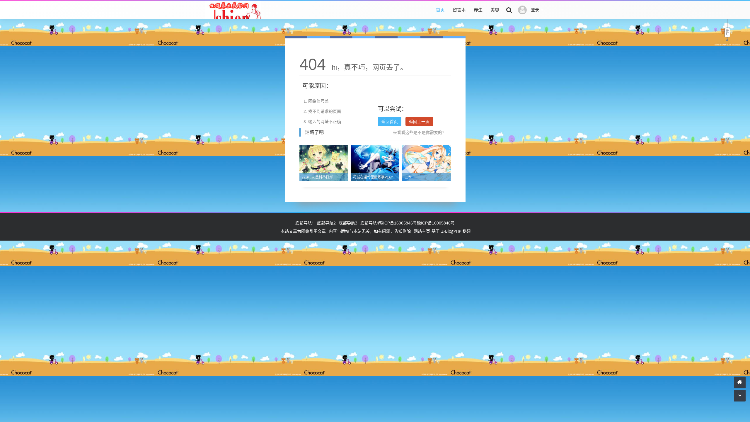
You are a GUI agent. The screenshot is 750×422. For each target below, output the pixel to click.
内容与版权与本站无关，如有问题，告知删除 (370, 231)
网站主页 (422, 231)
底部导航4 (369, 223)
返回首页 (389, 121)
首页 (440, 10)
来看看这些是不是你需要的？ (419, 132)
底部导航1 (304, 223)
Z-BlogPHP (451, 231)
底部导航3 (348, 223)
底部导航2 (326, 223)
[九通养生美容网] (233, 14)
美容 (494, 10)
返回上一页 (419, 121)
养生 (478, 10)
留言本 (459, 10)
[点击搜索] (509, 10)
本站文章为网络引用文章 (303, 231)
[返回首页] (739, 382)
